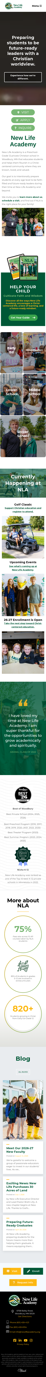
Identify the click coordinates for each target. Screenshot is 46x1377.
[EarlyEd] (11, 353)
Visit (14, 1271)
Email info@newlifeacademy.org (25, 1332)
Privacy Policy (23, 1344)
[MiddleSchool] (34, 394)
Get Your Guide (20, 317)
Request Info (25, 1282)
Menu (36, 5)
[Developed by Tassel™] (22, 1372)
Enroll (35, 1271)
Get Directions (25, 1316)
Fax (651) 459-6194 (18, 1327)
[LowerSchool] (11, 394)
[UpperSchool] (23, 436)
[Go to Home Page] (14, 5)
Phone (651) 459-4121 (19, 1322)
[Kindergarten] (34, 353)
